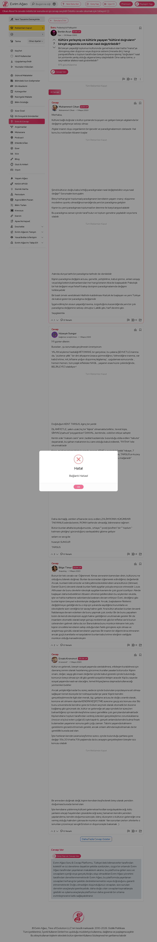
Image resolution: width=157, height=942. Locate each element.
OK (78, 486)
